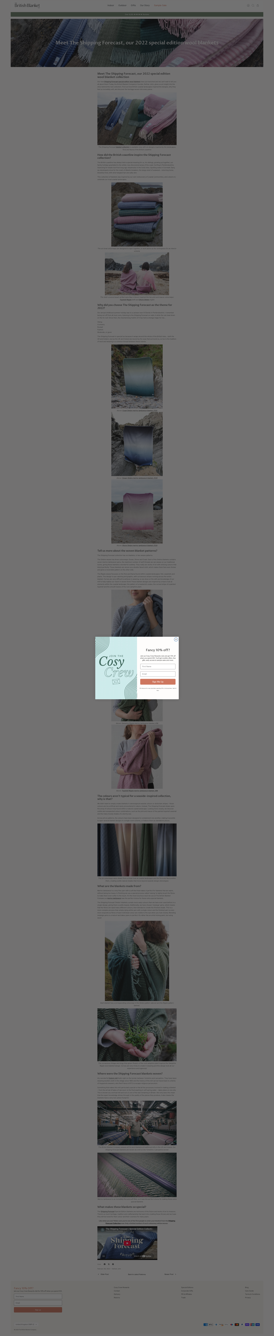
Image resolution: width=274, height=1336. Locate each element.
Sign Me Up (157, 681)
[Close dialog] (176, 639)
